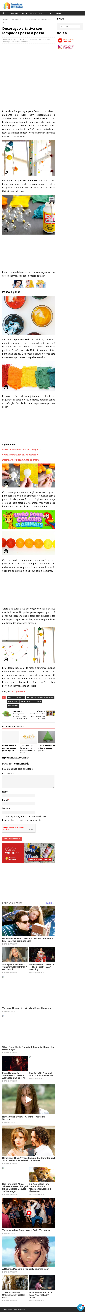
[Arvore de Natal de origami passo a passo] (46, 737)
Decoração (6, 42)
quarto (38, 702)
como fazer (19, 697)
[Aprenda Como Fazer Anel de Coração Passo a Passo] (28, 737)
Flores (41, 13)
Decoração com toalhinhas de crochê (20, 459)
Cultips (24, 39)
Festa (12, 42)
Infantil (17, 42)
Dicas (49, 13)
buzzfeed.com (18, 691)
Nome (5, 791)
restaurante (13, 706)
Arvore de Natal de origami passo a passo (46, 748)
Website (6, 808)
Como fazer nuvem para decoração (20, 454)
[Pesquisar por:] (70, 26)
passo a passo (26, 702)
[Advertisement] (20, 61)
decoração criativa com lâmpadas (40, 697)
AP (24, 1309)
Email (5, 799)
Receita (33, 13)
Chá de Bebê (46, 39)
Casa (39, 39)
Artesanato (33, 39)
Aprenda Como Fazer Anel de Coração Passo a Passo (27, 749)
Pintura (27, 42)
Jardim (24, 13)
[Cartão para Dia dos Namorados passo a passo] (10, 737)
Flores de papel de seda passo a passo (21, 449)
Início (4, 13)
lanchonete (12, 702)
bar (9, 697)
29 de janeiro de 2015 (12, 39)
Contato (58, 13)
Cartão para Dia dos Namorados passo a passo (9, 748)
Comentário (8, 773)
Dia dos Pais (14, 13)
